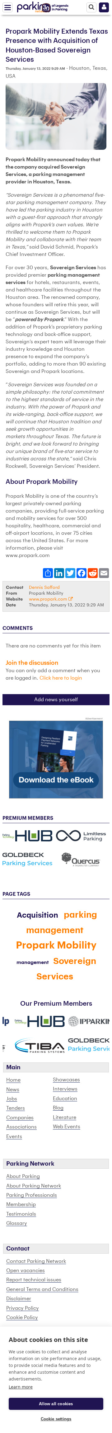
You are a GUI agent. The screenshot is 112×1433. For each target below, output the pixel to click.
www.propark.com (48, 599)
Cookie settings (56, 1419)
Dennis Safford (44, 587)
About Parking (23, 1176)
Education (65, 1098)
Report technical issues (33, 1279)
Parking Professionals (31, 1195)
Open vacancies (25, 1270)
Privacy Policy (22, 1308)
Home (13, 1080)
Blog (58, 1107)
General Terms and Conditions (42, 1289)
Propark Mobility (56, 945)
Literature (64, 1117)
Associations (21, 1127)
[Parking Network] (34, 5)
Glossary (16, 1223)
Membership (21, 1204)
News (12, 1089)
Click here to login (61, 678)
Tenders (15, 1108)
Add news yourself (56, 699)
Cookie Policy (22, 1317)
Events (14, 1136)
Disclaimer (18, 1298)
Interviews (65, 1089)
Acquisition (37, 915)
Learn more (21, 1387)
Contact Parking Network (36, 1261)
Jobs (11, 1098)
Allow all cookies (56, 1404)
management (32, 962)
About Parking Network (33, 1186)
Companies (20, 1117)
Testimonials (21, 1214)
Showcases (66, 1079)
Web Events (66, 1126)
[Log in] (104, 7)
